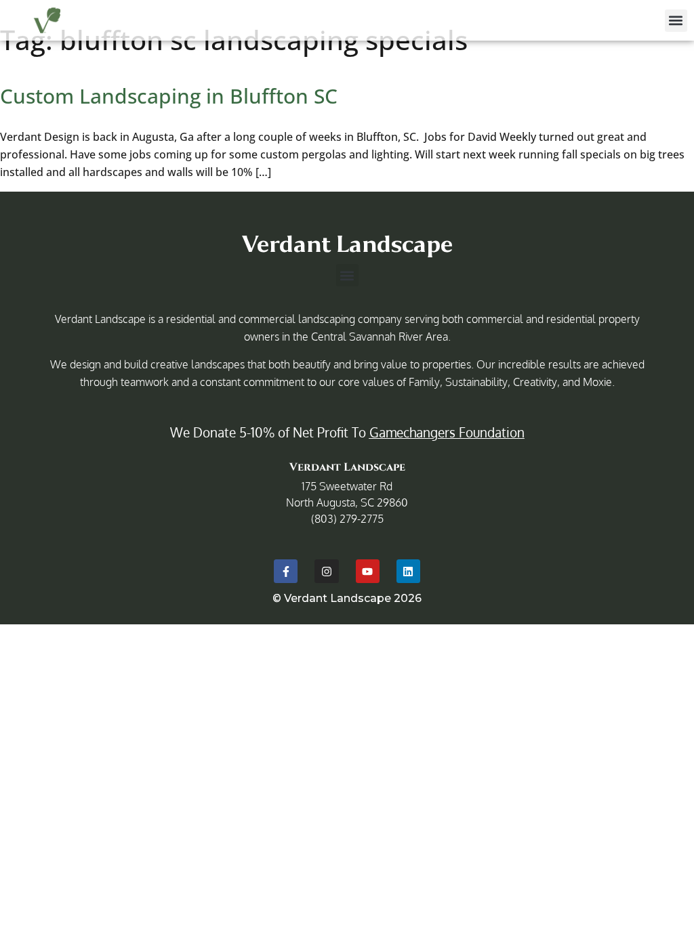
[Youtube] (368, 571)
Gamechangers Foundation (447, 432)
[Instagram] (326, 571)
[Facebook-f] (286, 571)
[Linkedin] (408, 571)
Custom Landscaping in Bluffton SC (169, 96)
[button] (676, 20)
